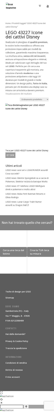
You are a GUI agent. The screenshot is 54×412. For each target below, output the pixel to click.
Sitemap (9, 297)
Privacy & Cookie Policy (16, 341)
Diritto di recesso (14, 370)
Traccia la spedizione (16, 348)
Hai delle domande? (15, 334)
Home (8, 23)
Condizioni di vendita (16, 362)
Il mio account (12, 377)
